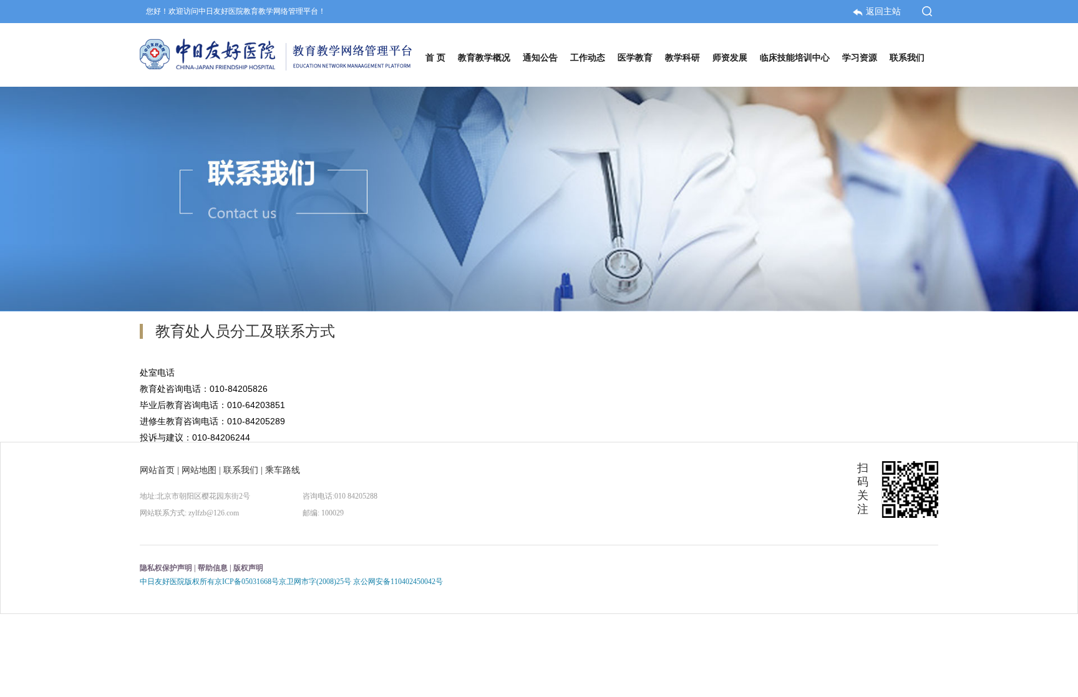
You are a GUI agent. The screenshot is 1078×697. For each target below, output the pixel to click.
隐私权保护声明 (166, 567)
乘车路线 (282, 470)
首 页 (435, 57)
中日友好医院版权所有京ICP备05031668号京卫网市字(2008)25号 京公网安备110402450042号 (291, 581)
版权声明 (248, 567)
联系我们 (240, 470)
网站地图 (199, 470)
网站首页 (157, 470)
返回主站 (884, 11)
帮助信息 (213, 567)
